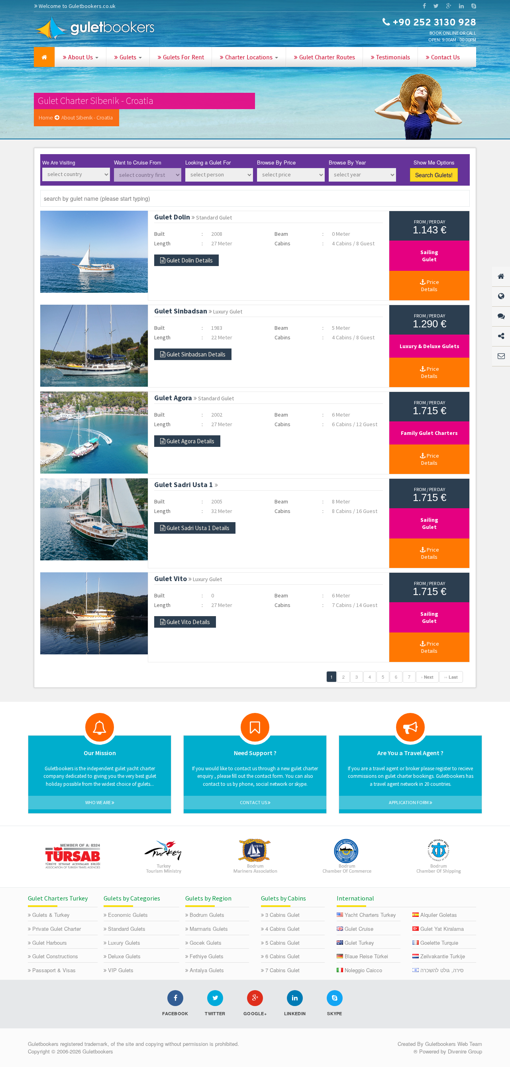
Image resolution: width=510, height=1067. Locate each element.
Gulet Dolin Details (190, 260)
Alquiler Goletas (438, 914)
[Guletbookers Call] (473, 6)
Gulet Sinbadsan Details (196, 354)
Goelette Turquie (439, 942)
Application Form (409, 802)
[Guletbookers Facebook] (424, 6)
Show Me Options (434, 162)
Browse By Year (347, 162)
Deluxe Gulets (124, 956)
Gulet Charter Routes (326, 58)
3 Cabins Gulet (282, 914)
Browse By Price (276, 162)
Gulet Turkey (359, 942)
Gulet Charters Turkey (58, 898)
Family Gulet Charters (429, 433)
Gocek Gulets (206, 942)
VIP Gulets (120, 970)
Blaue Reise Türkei (366, 956)
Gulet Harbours (49, 942)
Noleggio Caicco (363, 970)
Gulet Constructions (55, 956)
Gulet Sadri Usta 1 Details (198, 528)
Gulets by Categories (132, 898)
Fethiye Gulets (207, 956)
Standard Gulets (126, 928)
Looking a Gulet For (208, 162)
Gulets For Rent (182, 58)
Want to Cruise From (137, 162)
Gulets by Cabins (283, 898)
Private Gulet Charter (56, 928)
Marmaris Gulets (209, 928)
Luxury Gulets (124, 942)
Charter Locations (249, 58)
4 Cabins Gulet (282, 928)
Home (46, 117)
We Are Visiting (58, 162)
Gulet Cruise (359, 928)
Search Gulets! (434, 175)
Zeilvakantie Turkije (442, 956)
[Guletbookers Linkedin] (461, 6)
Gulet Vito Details (188, 622)
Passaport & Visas (54, 970)
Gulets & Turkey (51, 914)
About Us (80, 58)
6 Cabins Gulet (282, 956)
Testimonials (392, 58)
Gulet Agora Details (190, 441)
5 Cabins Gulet (282, 942)
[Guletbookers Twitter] (436, 6)
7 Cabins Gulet (282, 970)
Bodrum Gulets (207, 914)
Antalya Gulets (207, 970)
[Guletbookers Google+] (448, 6)
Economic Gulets (128, 914)
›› (451, 676)
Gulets (128, 58)
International (355, 898)
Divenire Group (465, 1051)
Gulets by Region (208, 898)
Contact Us (445, 58)
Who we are (98, 802)
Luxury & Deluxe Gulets (429, 346)
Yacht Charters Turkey (370, 914)
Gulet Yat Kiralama (442, 928)
